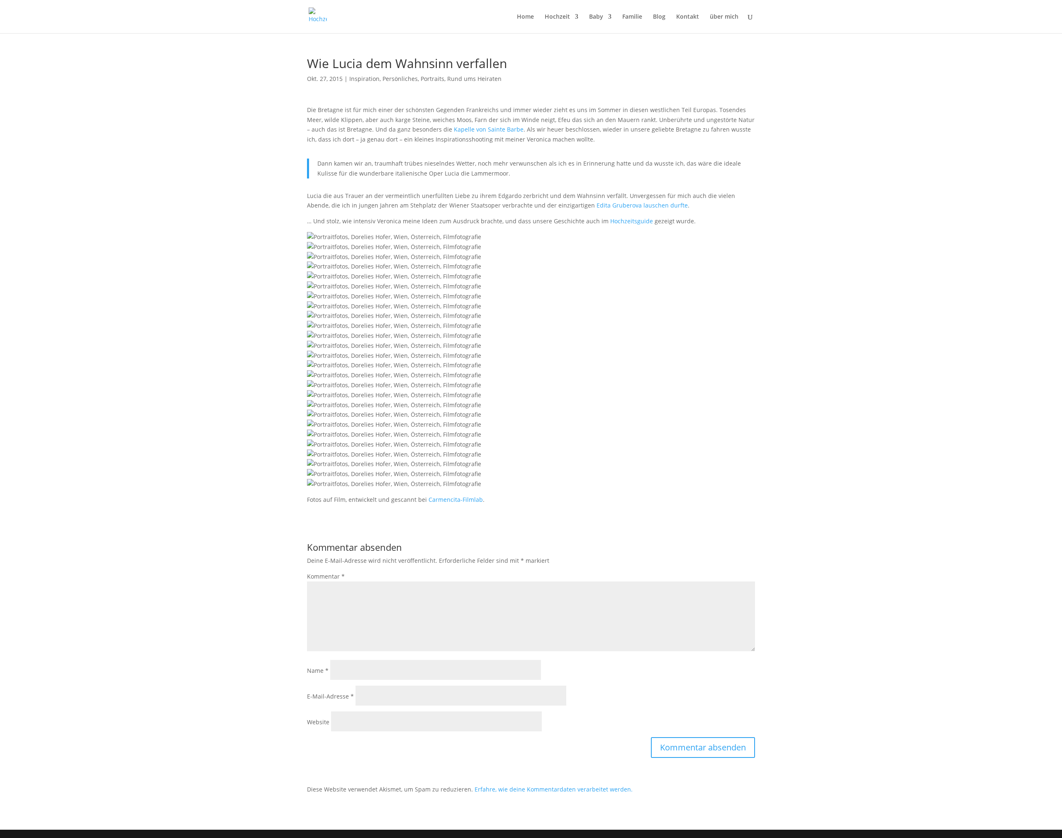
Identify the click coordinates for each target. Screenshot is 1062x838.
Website (318, 722)
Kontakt (687, 17)
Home (525, 17)
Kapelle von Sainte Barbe (489, 129)
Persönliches (400, 79)
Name (318, 670)
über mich (724, 17)
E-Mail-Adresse (330, 696)
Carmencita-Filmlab (456, 499)
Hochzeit (557, 17)
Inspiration (364, 79)
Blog (659, 17)
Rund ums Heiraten (474, 79)
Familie (632, 17)
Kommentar (326, 576)
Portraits (432, 79)
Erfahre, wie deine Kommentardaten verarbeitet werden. (554, 789)
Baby (596, 17)
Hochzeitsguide (632, 221)
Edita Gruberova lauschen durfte (642, 205)
